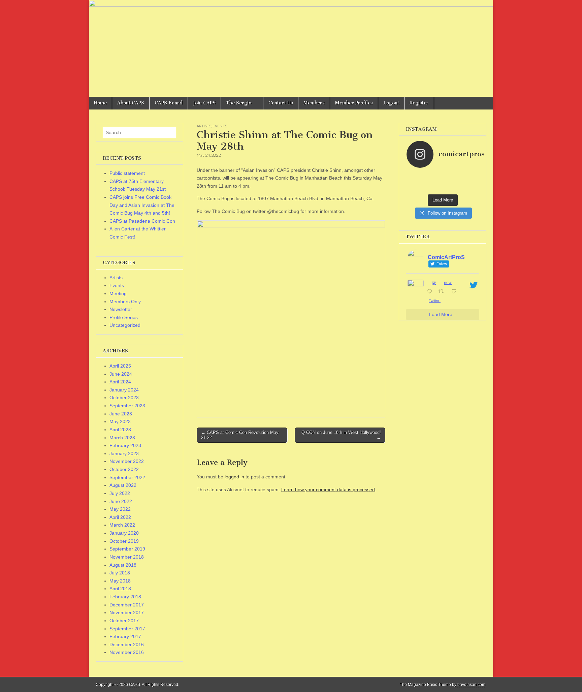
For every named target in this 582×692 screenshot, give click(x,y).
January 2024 (124, 389)
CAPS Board (169, 103)
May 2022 (120, 509)
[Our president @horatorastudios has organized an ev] (415, 188)
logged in (234, 476)
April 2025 (120, 366)
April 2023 (120, 429)
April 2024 (120, 381)
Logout (391, 103)
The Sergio (238, 103)
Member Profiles (354, 103)
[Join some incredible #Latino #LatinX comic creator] (469, 182)
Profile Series (123, 317)
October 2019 (124, 541)
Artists (204, 126)
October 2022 (124, 469)
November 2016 (126, 652)
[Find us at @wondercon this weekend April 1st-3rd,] (433, 182)
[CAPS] (291, 48)
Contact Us (280, 103)
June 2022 (120, 501)
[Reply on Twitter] (431, 292)
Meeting (118, 293)
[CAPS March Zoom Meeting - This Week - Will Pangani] (469, 188)
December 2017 (126, 604)
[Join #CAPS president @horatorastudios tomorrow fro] (451, 182)
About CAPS (130, 103)
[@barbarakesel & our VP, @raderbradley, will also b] (433, 175)
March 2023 (122, 437)
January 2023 (124, 453)
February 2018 (125, 596)
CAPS (134, 684)
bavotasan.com (471, 684)
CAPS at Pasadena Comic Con (142, 221)
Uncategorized (124, 325)
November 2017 (126, 612)
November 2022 (126, 461)
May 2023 (120, 421)
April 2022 (120, 517)
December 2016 (126, 644)
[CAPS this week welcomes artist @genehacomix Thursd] (451, 188)
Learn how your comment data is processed (328, 489)
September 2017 (127, 628)
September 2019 (127, 549)
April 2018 (120, 588)
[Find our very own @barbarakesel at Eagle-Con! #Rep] (433, 188)
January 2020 (124, 533)
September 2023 (127, 405)
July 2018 (119, 572)
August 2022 (122, 485)
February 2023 (125, 445)
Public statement (127, 173)
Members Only (125, 301)
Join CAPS (204, 103)
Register (419, 103)
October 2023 (124, 397)
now (448, 282)
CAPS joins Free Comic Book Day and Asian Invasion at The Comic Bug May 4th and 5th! (141, 205)
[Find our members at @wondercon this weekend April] (415, 175)
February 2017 (125, 636)
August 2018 (122, 565)
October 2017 (124, 620)
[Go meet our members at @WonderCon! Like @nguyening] (451, 175)
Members (314, 103)
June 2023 (120, 413)
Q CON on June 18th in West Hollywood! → (341, 435)
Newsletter (120, 309)
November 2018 (126, 557)
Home (100, 103)
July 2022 (119, 493)
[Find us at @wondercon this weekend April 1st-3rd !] (469, 175)
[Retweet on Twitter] (443, 292)
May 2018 (120, 581)
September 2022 (127, 477)
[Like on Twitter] (456, 292)
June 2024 (120, 374)
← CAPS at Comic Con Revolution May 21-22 (240, 435)
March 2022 (122, 525)
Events (220, 126)
